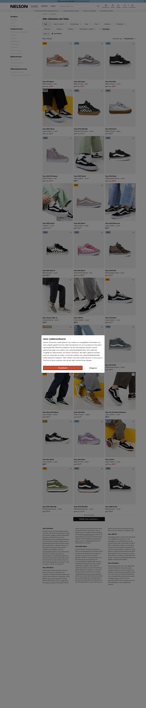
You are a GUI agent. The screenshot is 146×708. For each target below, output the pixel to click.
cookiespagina (97, 358)
